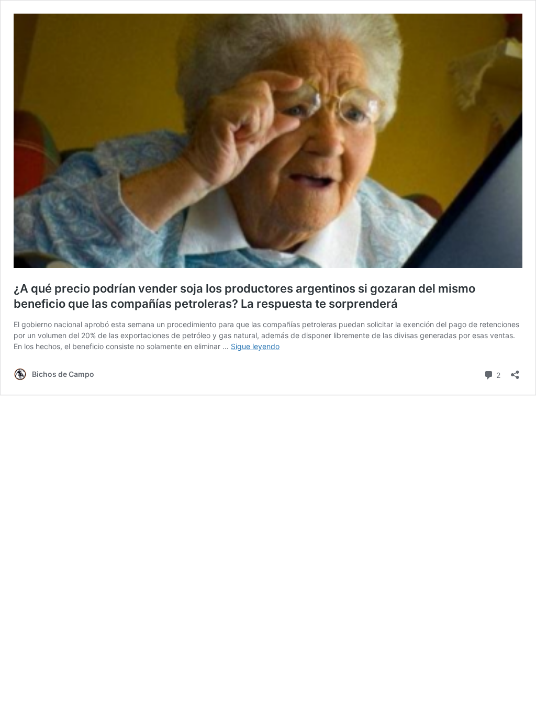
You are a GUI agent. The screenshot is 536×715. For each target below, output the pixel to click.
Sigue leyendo (255, 346)
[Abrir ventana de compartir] (515, 371)
